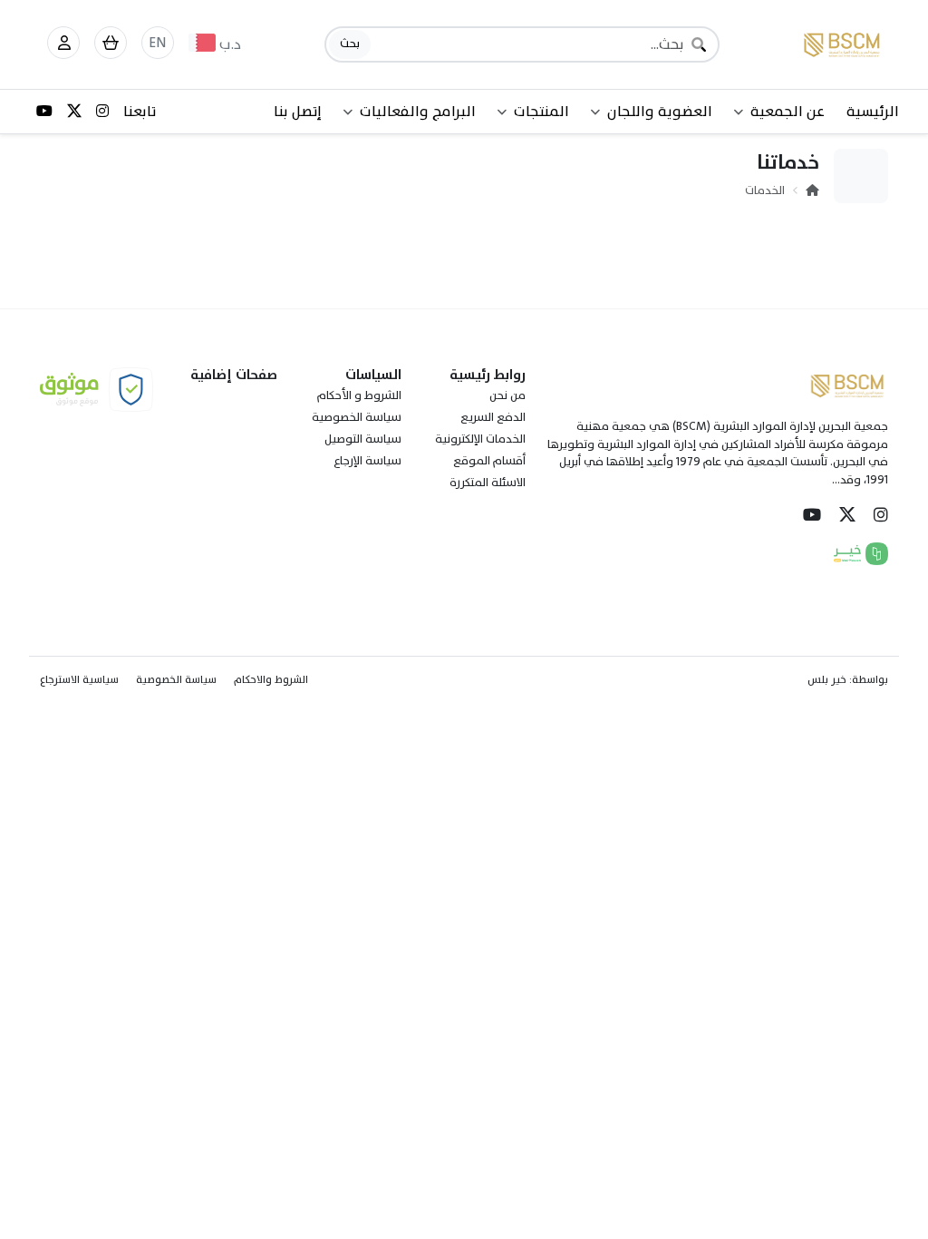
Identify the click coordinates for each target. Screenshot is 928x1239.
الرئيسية (872, 111)
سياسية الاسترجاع (79, 679)
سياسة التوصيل (362, 439)
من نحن (507, 395)
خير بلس (826, 679)
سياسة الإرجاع (367, 461)
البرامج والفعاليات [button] (418, 111)
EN (158, 42)
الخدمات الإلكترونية (480, 439)
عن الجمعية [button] (787, 111)
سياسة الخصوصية (356, 417)
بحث (350, 44)
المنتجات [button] (541, 111)
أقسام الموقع (489, 461)
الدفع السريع (493, 417)
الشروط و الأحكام (359, 395)
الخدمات (765, 190)
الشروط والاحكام (271, 679)
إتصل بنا (298, 111)
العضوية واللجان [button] (659, 111)
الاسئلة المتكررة (488, 483)
